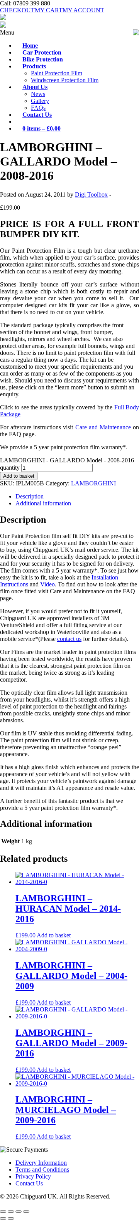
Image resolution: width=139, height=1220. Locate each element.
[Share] (18, 1211)
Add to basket (18, 476)
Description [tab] (29, 496)
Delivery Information (41, 1162)
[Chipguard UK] (3, 18)
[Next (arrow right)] (11, 1218)
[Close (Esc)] (26, 1211)
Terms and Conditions (42, 1169)
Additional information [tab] (43, 503)
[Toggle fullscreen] (11, 1211)
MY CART (49, 10)
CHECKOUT (17, 10)
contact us (69, 639)
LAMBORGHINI (93, 483)
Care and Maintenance (103, 427)
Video (47, 584)
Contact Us (29, 1183)
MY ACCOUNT (83, 10)
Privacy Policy (33, 1176)
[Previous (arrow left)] (3, 1218)
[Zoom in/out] (3, 1211)
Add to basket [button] (54, 935)
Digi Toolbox (91, 194)
